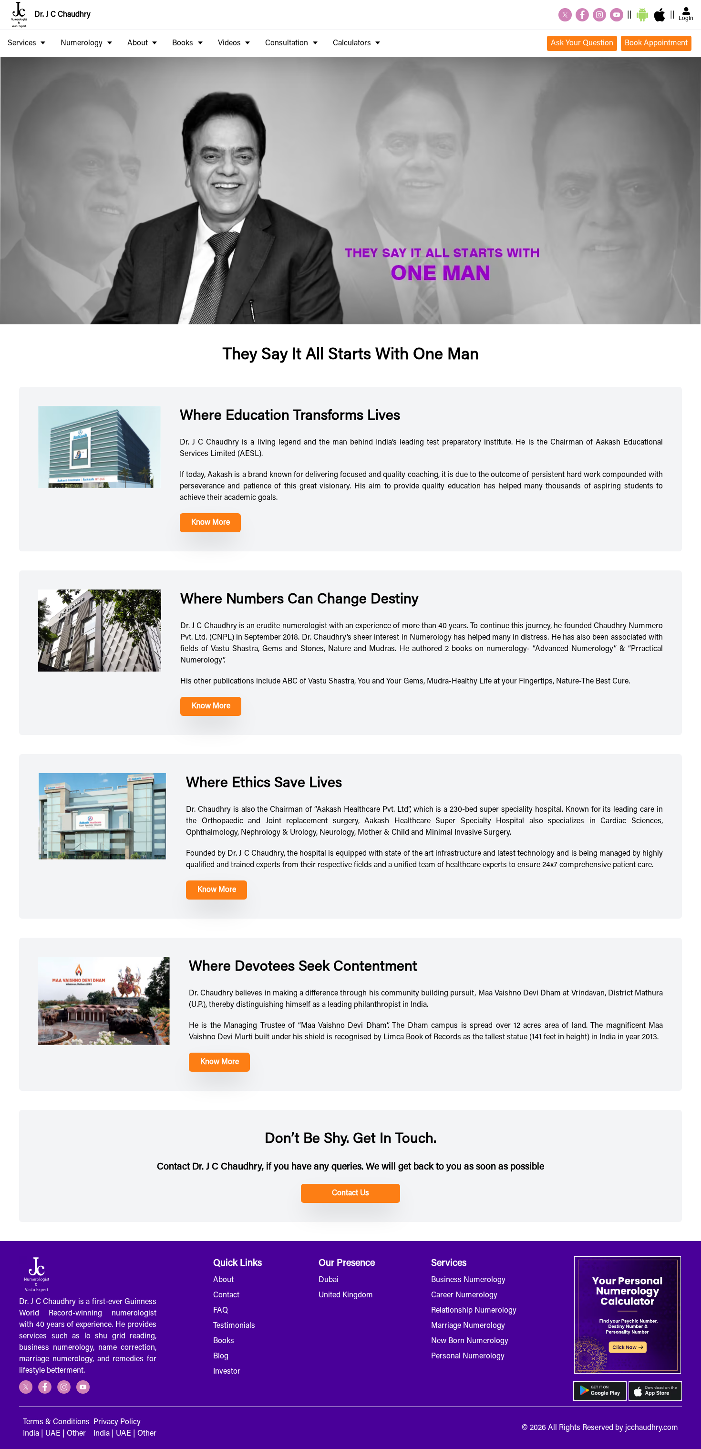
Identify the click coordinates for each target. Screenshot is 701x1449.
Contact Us (350, 1193)
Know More (210, 523)
